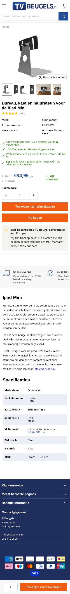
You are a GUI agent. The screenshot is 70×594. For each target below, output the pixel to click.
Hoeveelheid (9, 188)
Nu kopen (35, 218)
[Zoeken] (63, 16)
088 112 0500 (10, 538)
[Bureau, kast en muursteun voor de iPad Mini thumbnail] (7, 89)
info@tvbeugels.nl (44, 369)
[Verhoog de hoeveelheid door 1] (33, 195)
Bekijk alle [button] (34, 432)
